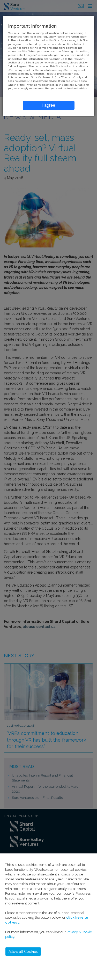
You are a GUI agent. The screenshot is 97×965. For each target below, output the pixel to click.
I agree (48, 105)
